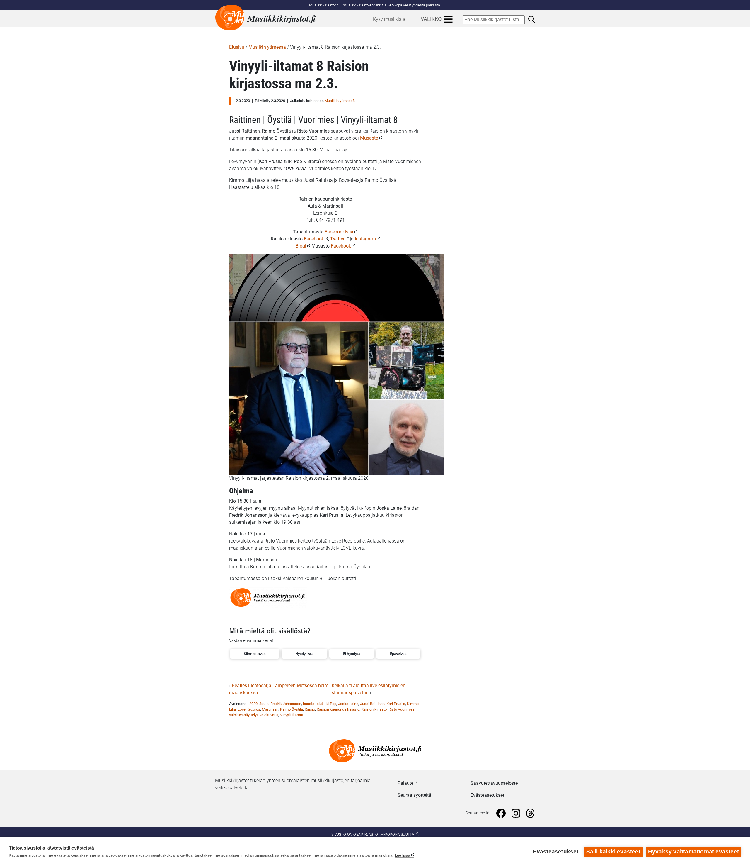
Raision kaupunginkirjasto (338, 709)
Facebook (314, 239)
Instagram (365, 239)
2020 (253, 703)
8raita (264, 703)
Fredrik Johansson (285, 703)
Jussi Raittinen (372, 703)
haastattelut (313, 703)
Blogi (301, 246)
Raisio (310, 709)
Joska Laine (348, 703)
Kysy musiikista (389, 19)
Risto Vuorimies (401, 709)
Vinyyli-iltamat (291, 715)
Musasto (369, 138)
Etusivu (236, 47)
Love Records (249, 709)
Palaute (405, 783)
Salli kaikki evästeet (613, 851)
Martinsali (270, 709)
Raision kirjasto (374, 709)
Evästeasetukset (487, 795)
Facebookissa (339, 232)
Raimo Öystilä (291, 709)
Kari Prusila (395, 703)
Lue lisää (402, 855)
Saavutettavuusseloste (494, 783)
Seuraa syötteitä (414, 795)
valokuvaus (269, 715)
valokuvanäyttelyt (243, 715)
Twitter (337, 239)
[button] (254, 654)
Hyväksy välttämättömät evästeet (693, 851)
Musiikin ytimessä (267, 47)
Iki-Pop (330, 703)
